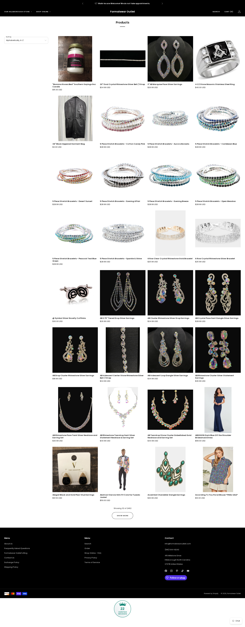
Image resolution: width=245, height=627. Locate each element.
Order (87, 548)
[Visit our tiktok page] (182, 570)
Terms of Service (92, 562)
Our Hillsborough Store (17, 11)
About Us (8, 543)
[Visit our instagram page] (171, 570)
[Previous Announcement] (83, 3)
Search (216, 11)
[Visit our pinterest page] (177, 570)
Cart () (228, 11)
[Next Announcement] (162, 3)
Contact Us (9, 557)
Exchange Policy (11, 562)
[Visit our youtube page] (188, 570)
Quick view (218, 76)
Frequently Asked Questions (17, 548)
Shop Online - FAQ (93, 553)
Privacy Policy (91, 557)
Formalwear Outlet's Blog (15, 553)
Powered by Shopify (211, 593)
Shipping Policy (11, 567)
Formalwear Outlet (122, 11)
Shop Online (42, 11)
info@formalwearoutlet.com (178, 543)
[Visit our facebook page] (166, 570)
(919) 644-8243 (172, 549)
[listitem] (122, 3)
